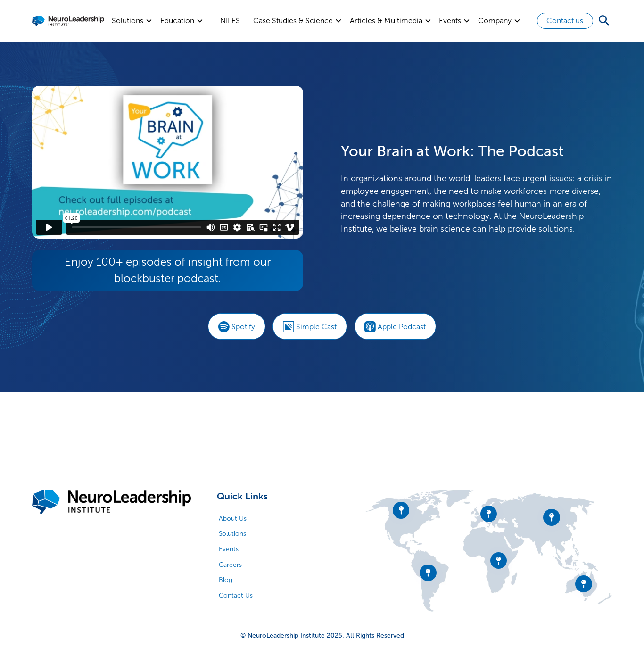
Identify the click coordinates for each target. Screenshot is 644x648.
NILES (230, 20)
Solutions (232, 534)
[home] (68, 20)
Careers (230, 565)
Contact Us (236, 595)
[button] (132, 21)
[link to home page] (111, 502)
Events (229, 549)
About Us (233, 519)
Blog (225, 580)
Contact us (564, 20)
